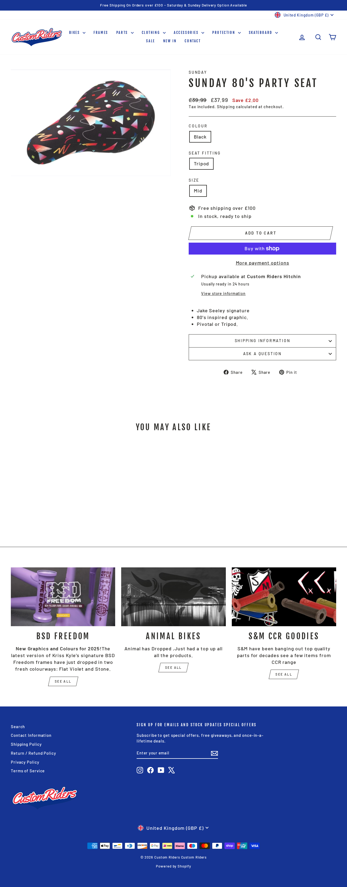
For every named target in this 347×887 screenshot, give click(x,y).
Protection (224, 32)
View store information (223, 293)
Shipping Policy (26, 744)
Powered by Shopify (173, 866)
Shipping (226, 106)
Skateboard (261, 32)
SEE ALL (63, 681)
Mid (198, 191)
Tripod (201, 163)
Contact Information (31, 735)
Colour (198, 126)
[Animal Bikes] (173, 596)
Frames (101, 32)
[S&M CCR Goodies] (284, 596)
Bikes (75, 32)
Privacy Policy (25, 762)
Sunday (198, 72)
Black (200, 137)
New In (170, 41)
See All (173, 667)
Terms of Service (28, 770)
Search (18, 726)
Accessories (187, 32)
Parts (123, 32)
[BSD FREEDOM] (63, 596)
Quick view (49, 490)
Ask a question (262, 353)
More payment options (262, 263)
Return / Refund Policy (33, 753)
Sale (150, 41)
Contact (193, 41)
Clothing (152, 32)
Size (194, 180)
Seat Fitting (205, 153)
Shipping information (262, 340)
